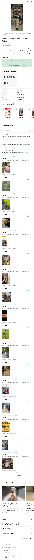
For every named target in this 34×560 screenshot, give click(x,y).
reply (14, 140)
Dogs (17, 33)
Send (29, 130)
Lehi (10, 33)
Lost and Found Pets (6, 544)
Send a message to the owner (17, 65)
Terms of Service (6, 552)
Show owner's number (17, 61)
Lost (13, 33)
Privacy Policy (5, 550)
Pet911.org (4, 33)
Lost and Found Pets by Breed (9, 547)
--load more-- (17, 472)
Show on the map (6, 45)
